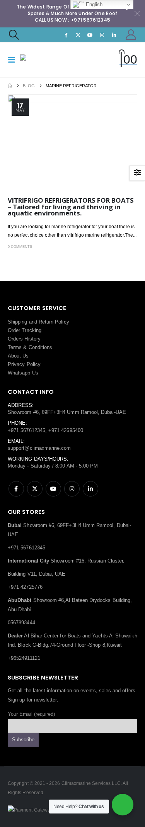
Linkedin (90, 489)
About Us (18, 356)
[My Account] (131, 34)
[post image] (72, 143)
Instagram (72, 489)
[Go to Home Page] (10, 85)
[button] (13, 35)
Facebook (16, 489)
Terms (15, 347)
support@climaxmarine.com (39, 448)
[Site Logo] (35, 59)
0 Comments (20, 247)
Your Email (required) (31, 714)
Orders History (24, 339)
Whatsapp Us (23, 373)
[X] (78, 35)
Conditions (41, 347)
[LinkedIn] (114, 35)
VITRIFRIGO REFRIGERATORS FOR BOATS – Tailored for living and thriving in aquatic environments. (71, 206)
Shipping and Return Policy (38, 322)
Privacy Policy (24, 364)
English (93, 4)
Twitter (35, 489)
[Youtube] (90, 35)
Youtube (53, 489)
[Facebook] (66, 35)
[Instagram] (102, 35)
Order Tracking (24, 330)
